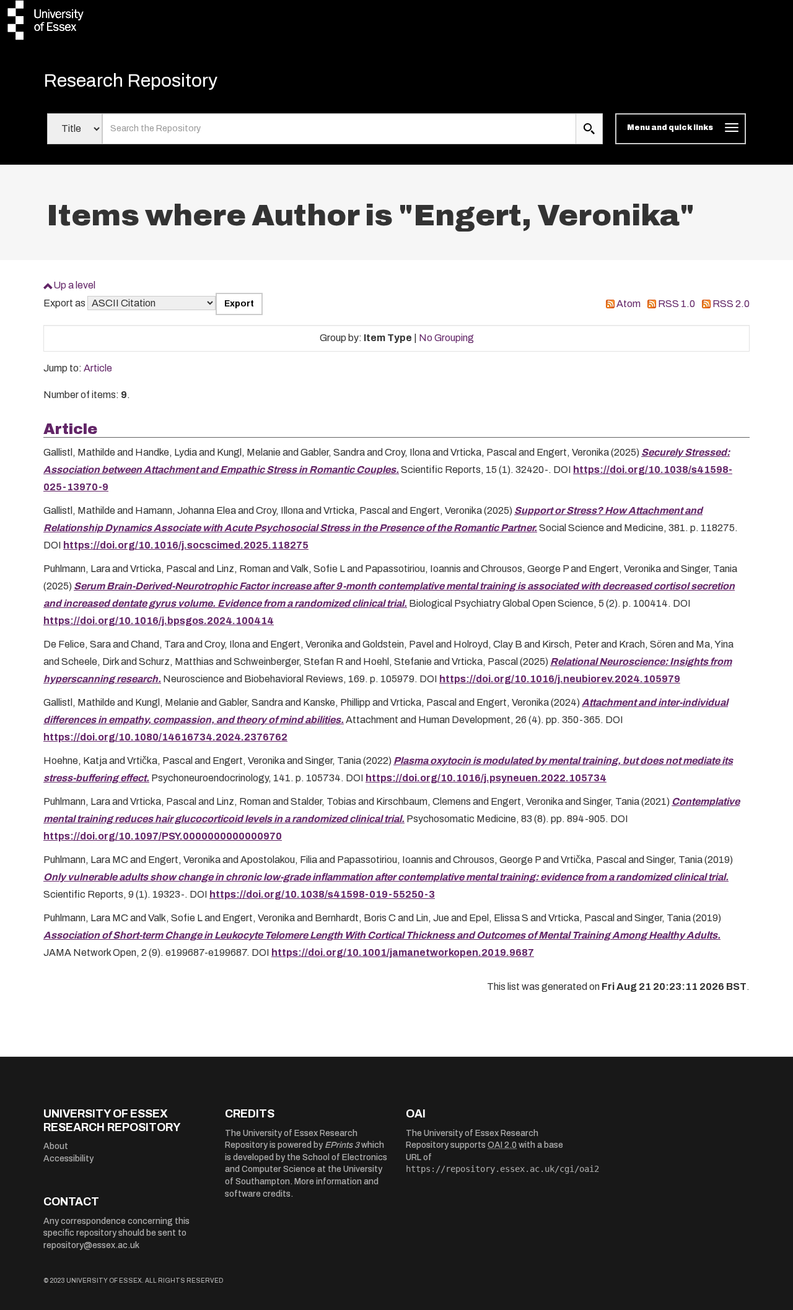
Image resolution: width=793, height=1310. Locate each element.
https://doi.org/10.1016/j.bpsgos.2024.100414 (158, 620)
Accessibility (68, 1158)
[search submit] (589, 128)
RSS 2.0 (731, 303)
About (55, 1146)
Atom (628, 303)
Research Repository (130, 80)
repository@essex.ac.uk (91, 1245)
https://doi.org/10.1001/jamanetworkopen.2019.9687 (402, 952)
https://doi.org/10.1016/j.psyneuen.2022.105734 (486, 778)
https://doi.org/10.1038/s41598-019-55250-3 (322, 894)
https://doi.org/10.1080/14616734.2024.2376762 (165, 737)
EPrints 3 (342, 1145)
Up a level (74, 285)
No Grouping (446, 337)
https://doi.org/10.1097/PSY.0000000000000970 (162, 836)
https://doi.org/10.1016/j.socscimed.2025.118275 (186, 545)
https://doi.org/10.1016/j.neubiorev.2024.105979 (559, 679)
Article (98, 368)
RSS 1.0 (676, 303)
